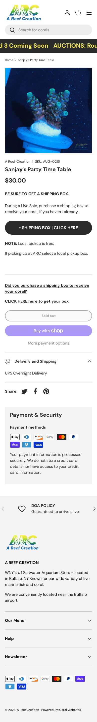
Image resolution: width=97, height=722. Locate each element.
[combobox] (48, 30)
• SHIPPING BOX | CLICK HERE (48, 227)
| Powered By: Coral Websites (60, 710)
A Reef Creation (17, 161)
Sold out (49, 316)
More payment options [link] (48, 343)
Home (9, 60)
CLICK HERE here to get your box (37, 301)
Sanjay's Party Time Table (36, 60)
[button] (78, 12)
